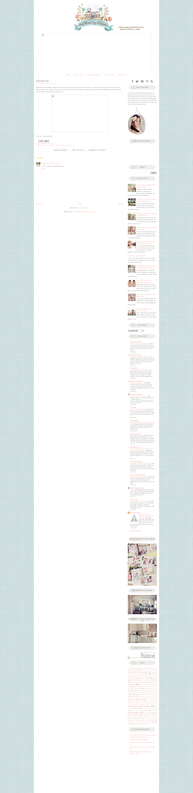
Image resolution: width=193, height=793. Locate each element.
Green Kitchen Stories (136, 462)
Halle (153, 672)
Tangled (148, 676)
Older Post (120, 204)
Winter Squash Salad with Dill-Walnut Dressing (142, 422)
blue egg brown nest (136, 531)
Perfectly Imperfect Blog (137, 488)
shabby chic (149, 714)
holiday (149, 696)
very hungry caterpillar (143, 722)
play (129, 714)
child (146, 682)
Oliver (153, 674)
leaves (134, 702)
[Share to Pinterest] (48, 141)
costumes (152, 684)
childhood (152, 682)
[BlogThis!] (41, 141)
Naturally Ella (134, 421)
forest (151, 692)
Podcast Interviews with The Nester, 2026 (141, 370)
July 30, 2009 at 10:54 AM (53, 163)
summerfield (137, 718)
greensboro (131, 696)
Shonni (44, 163)
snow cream (133, 716)
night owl (144, 708)
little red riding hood (150, 702)
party (145, 710)
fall (156, 688)
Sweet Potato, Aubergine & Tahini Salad (140, 463)
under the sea (145, 720)
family (132, 690)
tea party (153, 718)
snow (155, 714)
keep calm (152, 698)
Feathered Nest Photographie (137, 672)
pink (153, 713)
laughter (129, 702)
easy (131, 688)
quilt (133, 714)
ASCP (129, 668)
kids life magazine (151, 700)
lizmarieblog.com (135, 447)
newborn (135, 708)
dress (155, 686)
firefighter (142, 692)
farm (139, 690)
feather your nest (146, 690)
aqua (143, 678)
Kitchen (134, 674)
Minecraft (141, 674)
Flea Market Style (135, 513)
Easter (143, 670)
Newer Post (39, 204)
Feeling (132, 490)
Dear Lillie (133, 407)
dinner (137, 686)
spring (141, 716)
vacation (152, 720)
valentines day (131, 722)
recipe (137, 714)
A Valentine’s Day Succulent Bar (138, 476)
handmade (141, 696)
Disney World (134, 670)
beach (135, 680)
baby (147, 678)
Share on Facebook (60, 150)
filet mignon (134, 692)
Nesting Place (134, 368)
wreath (147, 724)
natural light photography (139, 706)
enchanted (146, 688)
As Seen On (122, 75)
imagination (138, 698)
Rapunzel (130, 676)
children (131, 684)
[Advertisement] (142, 771)
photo (153, 710)
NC (146, 674)
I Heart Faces (134, 499)
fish (147, 692)
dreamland (150, 686)
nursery (150, 708)
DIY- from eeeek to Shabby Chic (137, 256)
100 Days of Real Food (136, 381)
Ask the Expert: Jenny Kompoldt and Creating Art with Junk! (146, 516)
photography (133, 712)
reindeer (143, 714)
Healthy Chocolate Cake (136, 383)
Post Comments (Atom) (83, 208)
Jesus (129, 674)
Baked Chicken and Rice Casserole (139, 356)
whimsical (135, 724)
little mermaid (141, 702)
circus (141, 684)
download (143, 686)
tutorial (133, 720)
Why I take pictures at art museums (139, 343)
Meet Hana (78, 75)
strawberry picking (150, 716)
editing (135, 688)
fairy (152, 688)
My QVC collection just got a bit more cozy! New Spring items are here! (141, 449)
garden (144, 694)
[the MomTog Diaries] (134, 657)
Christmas (135, 668)
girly (154, 694)
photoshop (146, 713)
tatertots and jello (135, 434)
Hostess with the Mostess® (137, 475)
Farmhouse (151, 670)
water (129, 724)
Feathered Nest (93, 75)
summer (130, 718)
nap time (151, 704)
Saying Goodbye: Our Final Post (138, 501)
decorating (130, 686)
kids (141, 700)
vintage (153, 722)
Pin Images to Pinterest (97, 150)
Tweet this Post (78, 150)
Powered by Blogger (90, 211)
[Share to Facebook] (46, 141)
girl (149, 694)
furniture (138, 694)
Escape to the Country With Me (138, 396)
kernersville (131, 700)
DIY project (154, 668)
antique (137, 678)
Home (68, 75)
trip (128, 720)
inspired (145, 698)
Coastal (142, 668)
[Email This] (39, 141)
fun (131, 694)
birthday (154, 680)
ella (140, 688)
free (156, 692)
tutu (139, 720)
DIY (147, 668)
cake (142, 682)
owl (134, 710)
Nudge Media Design (78, 211)
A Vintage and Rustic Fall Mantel (138, 739)
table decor (146, 718)
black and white (135, 682)
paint (139, 710)
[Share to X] (44, 141)
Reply (43, 169)
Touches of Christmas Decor (137, 409)
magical (135, 704)
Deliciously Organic (135, 355)
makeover (143, 704)
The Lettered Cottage (136, 394)
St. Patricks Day (139, 676)
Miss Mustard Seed (135, 342)
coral (147, 684)
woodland (142, 724)
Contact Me (109, 75)
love (129, 704)
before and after (144, 680)
